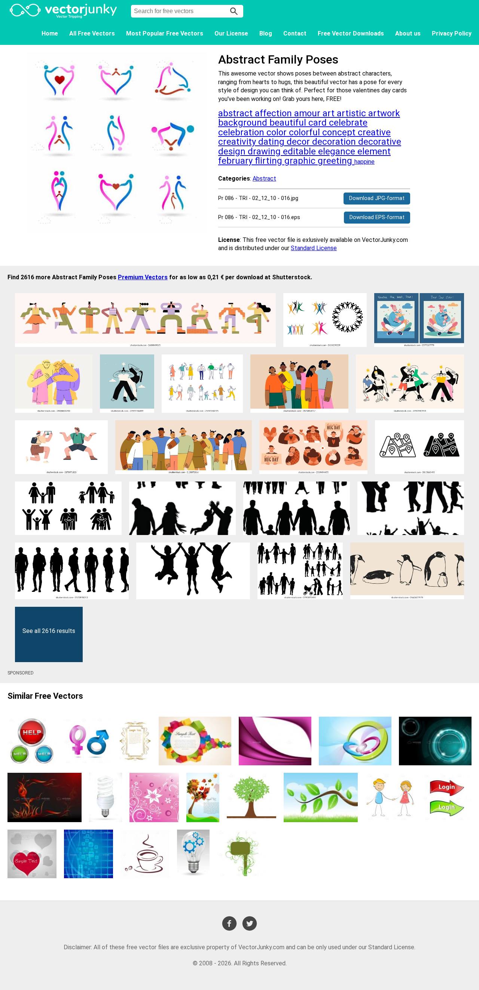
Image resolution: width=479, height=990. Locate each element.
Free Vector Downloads (351, 33)
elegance (337, 151)
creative (374, 132)
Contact (294, 33)
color (277, 132)
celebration (242, 132)
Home (50, 33)
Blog (265, 33)
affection (274, 113)
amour (308, 113)
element (374, 151)
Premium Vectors (143, 277)
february (236, 161)
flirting (269, 161)
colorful (305, 132)
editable (300, 151)
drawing (265, 151)
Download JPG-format (377, 198)
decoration (335, 141)
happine (364, 161)
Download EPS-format (377, 217)
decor (299, 141)
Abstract (264, 178)
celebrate (348, 122)
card (318, 122)
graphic (301, 161)
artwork (384, 113)
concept (340, 132)
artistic (352, 113)
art (330, 113)
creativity (238, 141)
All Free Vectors (92, 33)
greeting (336, 161)
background (243, 122)
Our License (231, 33)
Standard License (314, 248)
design (233, 151)
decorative (379, 141)
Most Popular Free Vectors (164, 33)
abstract (236, 113)
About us (408, 33)
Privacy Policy (452, 33)
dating (272, 141)
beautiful (288, 122)
